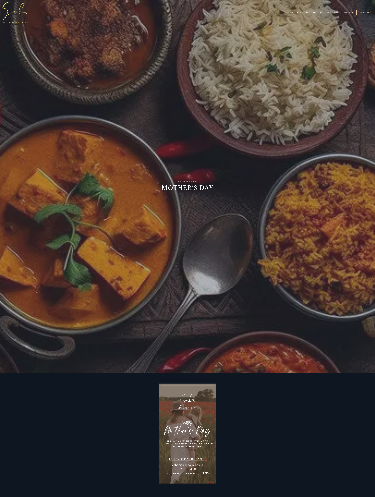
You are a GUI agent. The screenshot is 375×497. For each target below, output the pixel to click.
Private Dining (311, 12)
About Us (299, 12)
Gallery (328, 12)
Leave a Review (348, 12)
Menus (321, 12)
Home (291, 12)
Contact (337, 12)
